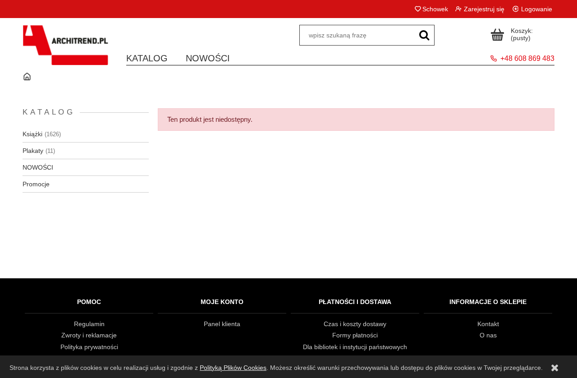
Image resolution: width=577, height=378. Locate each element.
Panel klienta (222, 323)
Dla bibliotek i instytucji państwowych (355, 346)
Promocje (36, 184)
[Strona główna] (65, 50)
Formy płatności (355, 335)
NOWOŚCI (38, 167)
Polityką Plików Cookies (233, 367)
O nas (488, 335)
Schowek (435, 9)
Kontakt (488, 323)
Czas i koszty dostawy (355, 323)
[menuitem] (147, 57)
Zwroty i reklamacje (89, 335)
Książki (32, 134)
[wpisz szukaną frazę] (424, 35)
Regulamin (89, 323)
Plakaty (33, 150)
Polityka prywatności (89, 346)
